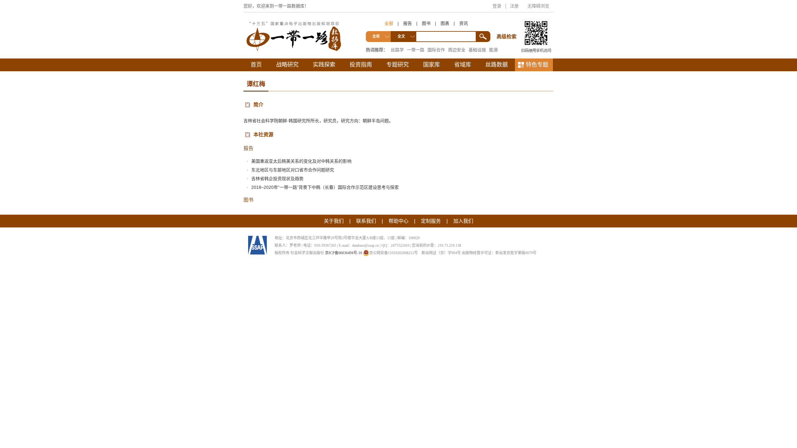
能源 (493, 49)
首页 (256, 65)
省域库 (462, 65)
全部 (388, 23)
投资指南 (361, 65)
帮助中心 (398, 221)
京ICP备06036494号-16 (343, 253)
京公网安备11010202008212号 (393, 253)
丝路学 (397, 49)
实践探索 (324, 65)
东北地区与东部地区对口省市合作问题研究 (292, 169)
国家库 (431, 65)
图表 (445, 23)
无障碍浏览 (538, 5)
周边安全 (456, 49)
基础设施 (477, 49)
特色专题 (537, 65)
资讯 (463, 23)
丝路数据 (496, 65)
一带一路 (415, 49)
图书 (426, 23)
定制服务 (431, 221)
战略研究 (287, 65)
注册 (514, 5)
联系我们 (366, 221)
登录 (497, 5)
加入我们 (463, 221)
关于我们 (334, 221)
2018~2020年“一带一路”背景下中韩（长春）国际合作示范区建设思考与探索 (325, 187)
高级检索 (507, 25)
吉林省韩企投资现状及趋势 (277, 178)
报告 (407, 23)
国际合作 (436, 49)
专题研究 (397, 65)
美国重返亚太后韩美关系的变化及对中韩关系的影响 (301, 161)
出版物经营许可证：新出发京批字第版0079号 (499, 253)
